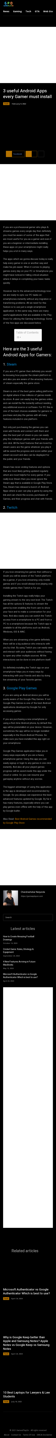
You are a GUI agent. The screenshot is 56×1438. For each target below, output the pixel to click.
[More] (41, 154)
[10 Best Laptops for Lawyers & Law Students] (28, 1374)
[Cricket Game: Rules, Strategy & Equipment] (48, 952)
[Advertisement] (28, 55)
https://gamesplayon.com (32, 896)
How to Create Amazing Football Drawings (18, 938)
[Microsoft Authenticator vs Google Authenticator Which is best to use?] (48, 977)
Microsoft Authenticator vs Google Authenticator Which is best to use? (20, 976)
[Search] (49, 917)
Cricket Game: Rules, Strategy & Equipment (18, 951)
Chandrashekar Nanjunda (33, 892)
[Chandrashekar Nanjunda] (10, 897)
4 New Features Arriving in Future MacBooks (19, 963)
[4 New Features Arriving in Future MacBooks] (48, 964)
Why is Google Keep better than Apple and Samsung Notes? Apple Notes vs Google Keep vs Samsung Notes (26, 1343)
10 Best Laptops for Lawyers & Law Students (26, 1394)
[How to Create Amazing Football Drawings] (48, 939)
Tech (6, 103)
